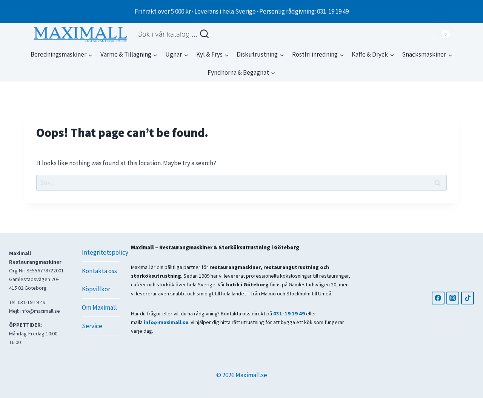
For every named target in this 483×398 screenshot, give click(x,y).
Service (92, 326)
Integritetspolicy (101, 252)
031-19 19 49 (289, 313)
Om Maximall (99, 307)
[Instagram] (452, 298)
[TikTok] (467, 298)
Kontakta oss (99, 271)
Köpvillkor (96, 289)
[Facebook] (438, 298)
